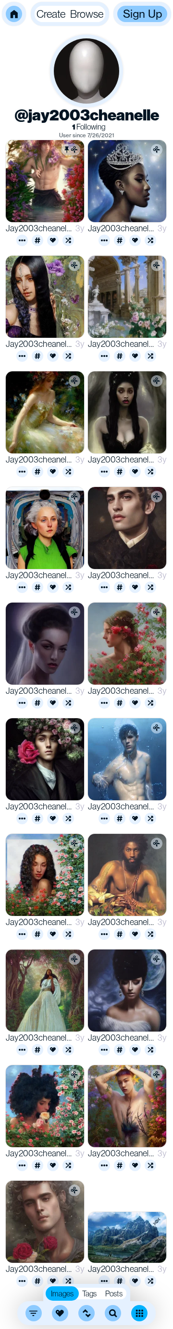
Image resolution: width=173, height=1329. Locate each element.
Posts (114, 1293)
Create (51, 14)
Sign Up (142, 14)
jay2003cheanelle (39, 228)
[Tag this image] (37, 240)
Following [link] (88, 127)
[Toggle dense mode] (139, 1313)
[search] (113, 1313)
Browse (86, 14)
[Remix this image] (68, 240)
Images (62, 1293)
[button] (14, 14)
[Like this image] (53, 240)
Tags (89, 1293)
